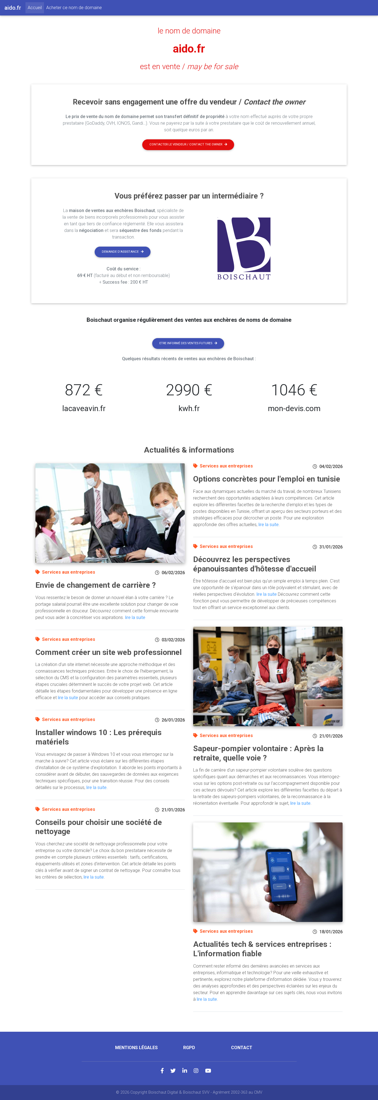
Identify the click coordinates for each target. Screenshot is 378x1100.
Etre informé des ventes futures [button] (185, 343)
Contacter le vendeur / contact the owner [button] (185, 144)
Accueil (36, 7)
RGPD (189, 1047)
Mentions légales (136, 1047)
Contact (241, 1047)
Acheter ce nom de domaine (74, 7)
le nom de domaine (189, 31)
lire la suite (135, 617)
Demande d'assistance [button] (120, 252)
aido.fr (189, 48)
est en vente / (189, 66)
